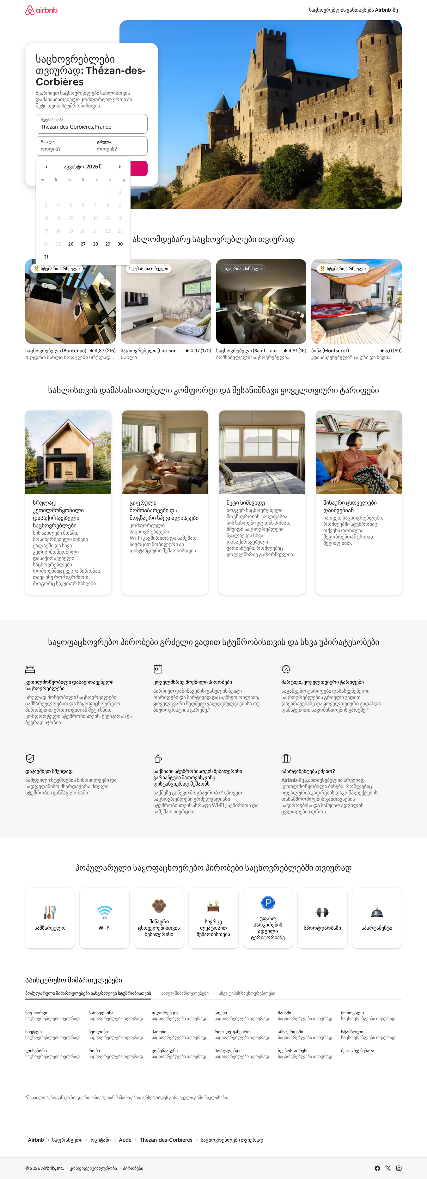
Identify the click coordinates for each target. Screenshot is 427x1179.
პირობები (133, 1168)
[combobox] (92, 127)
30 (120, 244)
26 (70, 244)
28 (95, 244)
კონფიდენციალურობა (93, 1168)
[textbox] (64, 149)
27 (83, 244)
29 (107, 244)
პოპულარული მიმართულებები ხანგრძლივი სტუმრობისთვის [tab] (88, 993)
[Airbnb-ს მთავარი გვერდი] (41, 10)
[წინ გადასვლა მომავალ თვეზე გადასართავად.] (119, 167)
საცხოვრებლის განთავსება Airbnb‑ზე (353, 10)
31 (46, 257)
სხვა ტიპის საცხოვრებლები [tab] (247, 993)
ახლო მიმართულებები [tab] (185, 993)
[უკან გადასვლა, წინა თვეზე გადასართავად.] (47, 167)
